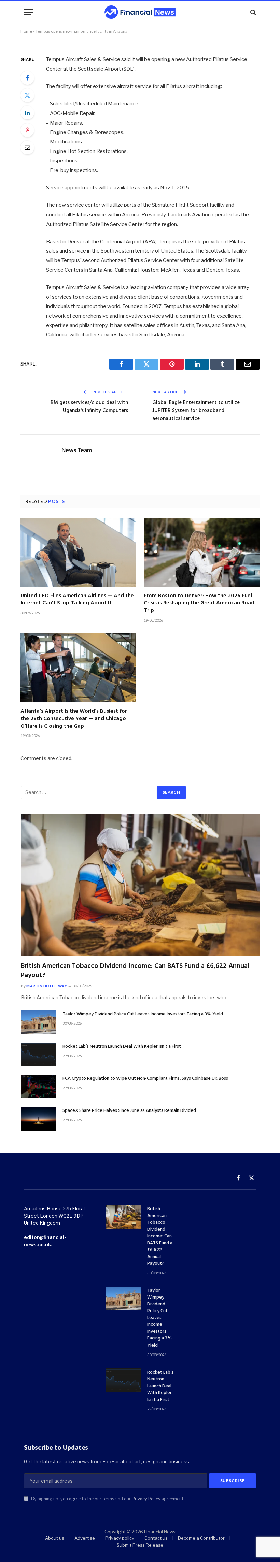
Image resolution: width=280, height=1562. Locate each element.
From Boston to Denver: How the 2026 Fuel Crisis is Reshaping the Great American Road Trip (199, 603)
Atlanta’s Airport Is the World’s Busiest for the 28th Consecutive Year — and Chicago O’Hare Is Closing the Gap (73, 719)
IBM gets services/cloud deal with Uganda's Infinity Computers (88, 407)
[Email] (27, 147)
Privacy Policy (146, 1498)
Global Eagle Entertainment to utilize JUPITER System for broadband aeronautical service (196, 411)
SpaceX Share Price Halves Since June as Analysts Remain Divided (129, 1110)
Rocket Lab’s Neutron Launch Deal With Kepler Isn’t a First (121, 1046)
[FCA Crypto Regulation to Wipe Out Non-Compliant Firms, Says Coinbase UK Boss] (38, 1086)
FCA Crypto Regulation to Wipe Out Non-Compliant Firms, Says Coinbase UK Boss (145, 1078)
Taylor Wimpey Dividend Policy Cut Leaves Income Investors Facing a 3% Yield (142, 1014)
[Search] (252, 12)
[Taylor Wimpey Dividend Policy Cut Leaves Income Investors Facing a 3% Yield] (38, 1022)
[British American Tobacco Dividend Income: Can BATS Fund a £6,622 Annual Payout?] (140, 885)
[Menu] (28, 12)
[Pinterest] (27, 130)
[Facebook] (27, 78)
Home (26, 31)
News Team (76, 450)
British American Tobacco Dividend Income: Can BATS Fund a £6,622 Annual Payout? (135, 971)
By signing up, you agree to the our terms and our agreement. (107, 1498)
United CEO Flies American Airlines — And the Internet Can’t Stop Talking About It (77, 599)
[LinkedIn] (27, 112)
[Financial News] (140, 12)
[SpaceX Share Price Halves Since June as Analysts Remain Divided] (38, 1118)
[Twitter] (27, 95)
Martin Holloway (46, 986)
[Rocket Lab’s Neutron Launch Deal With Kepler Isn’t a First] (38, 1054)
